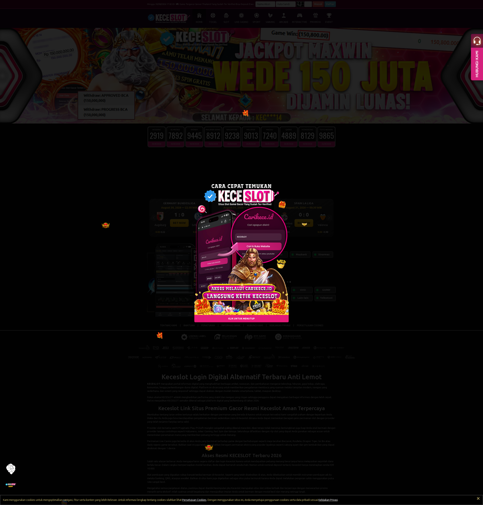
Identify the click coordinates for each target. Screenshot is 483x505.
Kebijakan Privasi (328, 499)
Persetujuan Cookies (194, 499)
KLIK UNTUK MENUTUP (241, 318)
